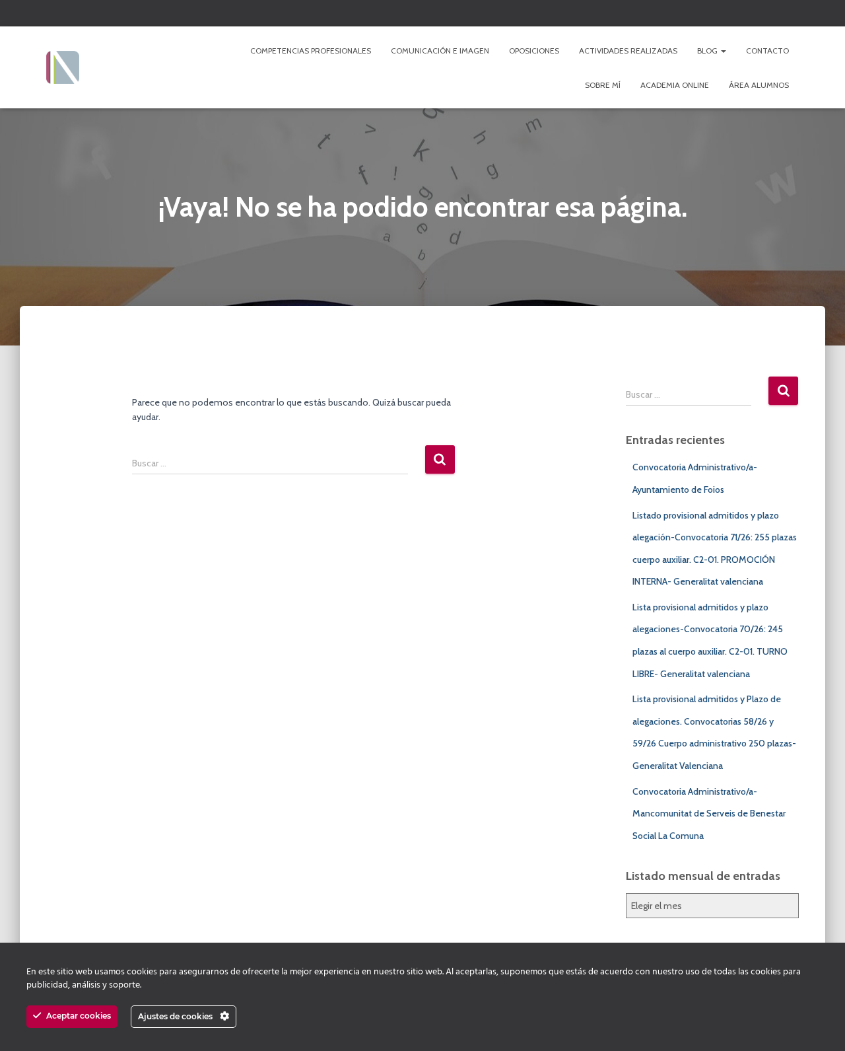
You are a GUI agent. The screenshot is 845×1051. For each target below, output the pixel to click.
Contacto (767, 50)
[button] (723, 50)
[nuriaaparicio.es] (62, 67)
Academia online (674, 85)
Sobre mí (603, 85)
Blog (708, 50)
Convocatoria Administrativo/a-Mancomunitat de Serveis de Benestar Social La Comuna (709, 813)
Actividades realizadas (628, 50)
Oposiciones (534, 50)
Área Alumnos (759, 85)
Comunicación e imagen (440, 50)
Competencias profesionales (310, 50)
